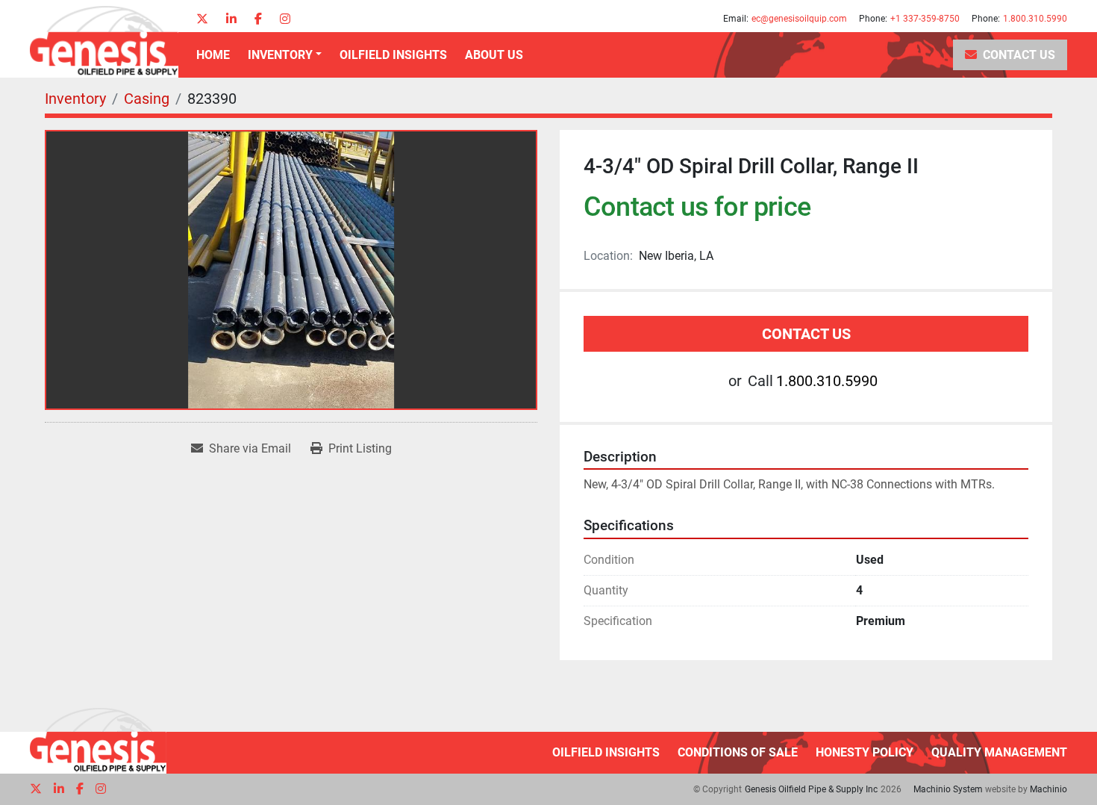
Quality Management (999, 752)
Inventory (280, 55)
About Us (494, 55)
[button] (285, 55)
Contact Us (1019, 55)
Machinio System (948, 789)
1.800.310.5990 (1035, 18)
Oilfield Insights (393, 55)
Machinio (1048, 789)
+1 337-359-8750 (925, 18)
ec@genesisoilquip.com (799, 18)
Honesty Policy (864, 752)
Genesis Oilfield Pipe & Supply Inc (811, 789)
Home (213, 55)
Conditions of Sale (738, 752)
